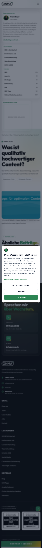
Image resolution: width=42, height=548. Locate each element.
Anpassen (21, 291)
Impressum (23, 279)
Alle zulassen (21, 297)
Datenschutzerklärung (11, 279)
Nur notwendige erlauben (21, 285)
